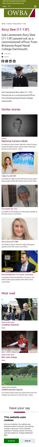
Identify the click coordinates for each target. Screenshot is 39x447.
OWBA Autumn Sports (12, 389)
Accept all (11, 441)
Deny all (27, 441)
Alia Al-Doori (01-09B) (10, 242)
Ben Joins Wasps (9, 357)
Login (4, 6)
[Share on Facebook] (3, 62)
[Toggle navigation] (35, 6)
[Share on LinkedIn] (10, 62)
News (3, 24)
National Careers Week (15, 141)
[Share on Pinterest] (14, 62)
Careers (9, 24)
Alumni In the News (8, 322)
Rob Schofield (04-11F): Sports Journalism (17, 274)
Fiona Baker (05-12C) (9, 209)
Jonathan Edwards (10, 325)
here (5, 435)
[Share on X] (6, 62)
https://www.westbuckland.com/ (13, 3)
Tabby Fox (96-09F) (9, 176)
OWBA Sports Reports (9, 387)
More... (21, 149)
